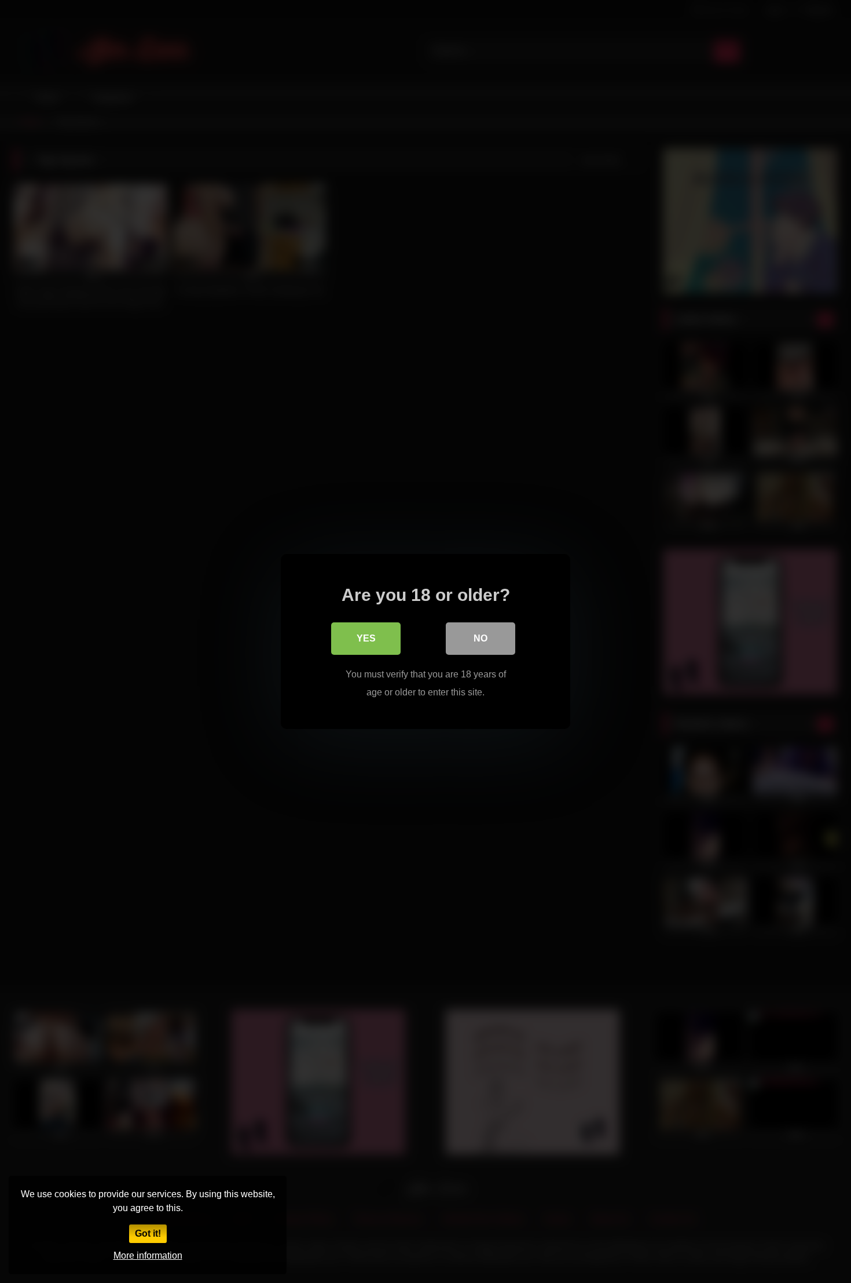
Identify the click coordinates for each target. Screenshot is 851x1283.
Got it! (148, 1233)
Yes (366, 638)
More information (147, 1255)
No (480, 638)
